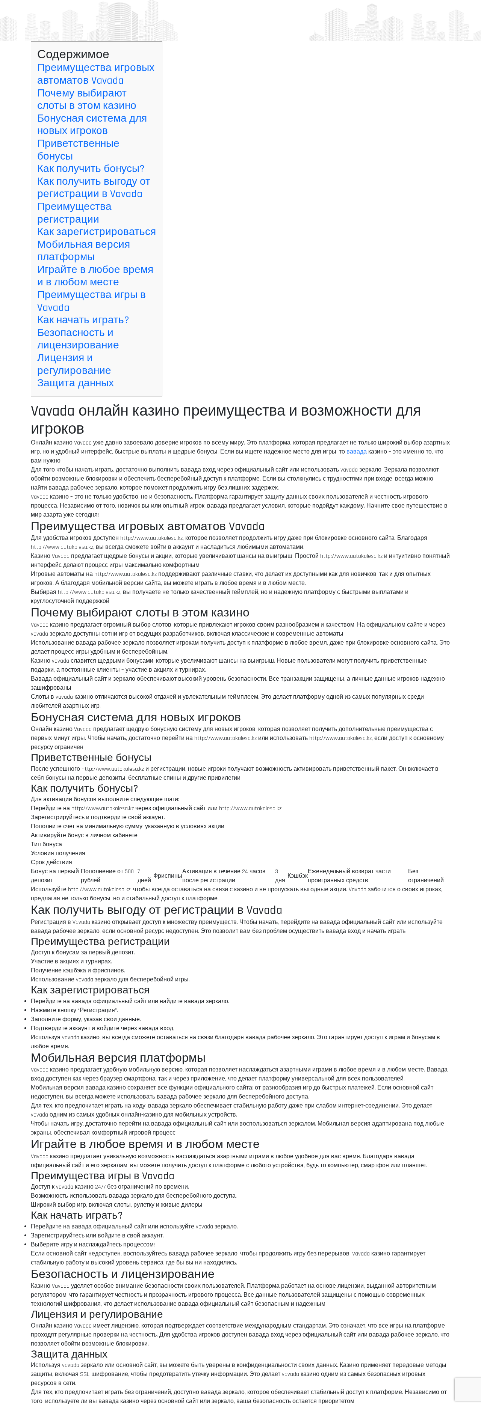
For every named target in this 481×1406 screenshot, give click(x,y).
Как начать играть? (83, 320)
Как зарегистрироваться (96, 232)
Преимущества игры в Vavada (91, 301)
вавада (356, 452)
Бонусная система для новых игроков (92, 125)
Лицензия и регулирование (74, 364)
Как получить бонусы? (91, 169)
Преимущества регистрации (74, 213)
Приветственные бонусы (78, 150)
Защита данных (75, 383)
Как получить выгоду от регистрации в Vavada (93, 188)
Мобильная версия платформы (83, 251)
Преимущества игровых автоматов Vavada (95, 74)
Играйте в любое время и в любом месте (95, 276)
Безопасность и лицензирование (78, 339)
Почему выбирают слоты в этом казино (86, 100)
